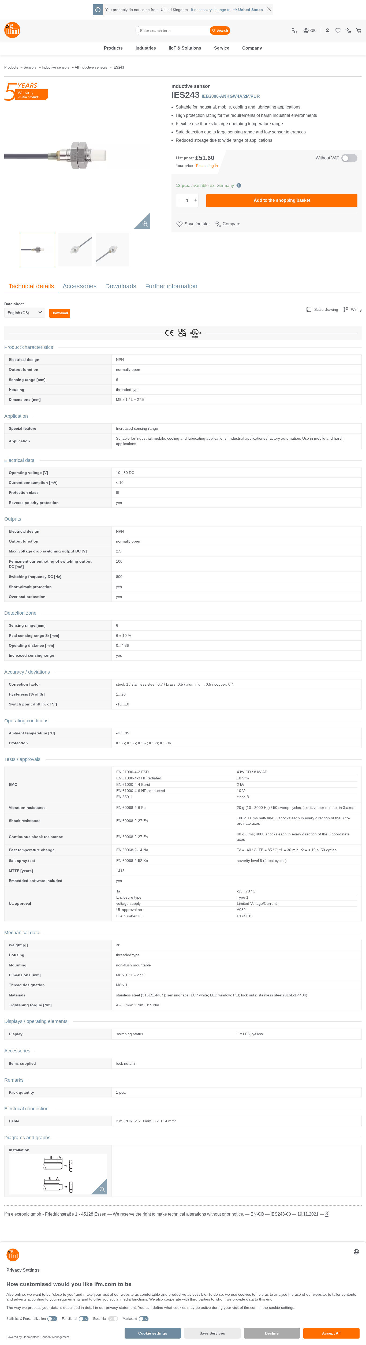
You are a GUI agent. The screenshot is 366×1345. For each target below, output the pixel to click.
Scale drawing (326, 309)
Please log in (207, 165)
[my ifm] (327, 31)
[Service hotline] (294, 31)
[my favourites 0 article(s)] (338, 31)
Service (221, 48)
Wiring (356, 309)
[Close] (269, 9)
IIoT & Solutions (185, 48)
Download (59, 313)
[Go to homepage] (12, 30)
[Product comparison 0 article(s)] (348, 31)
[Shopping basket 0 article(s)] (359, 31)
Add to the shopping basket (282, 200)
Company (252, 48)
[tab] (31, 286)
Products (113, 48)
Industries (146, 48)
